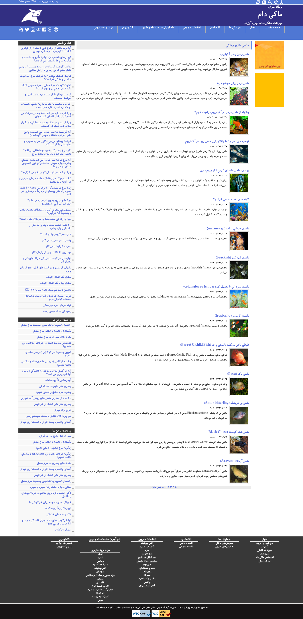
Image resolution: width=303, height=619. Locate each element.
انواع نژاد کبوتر (62, 410)
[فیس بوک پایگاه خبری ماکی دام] (44, 29)
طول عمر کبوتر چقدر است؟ (55, 235)
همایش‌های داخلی (224, 543)
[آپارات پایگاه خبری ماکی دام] (21, 29)
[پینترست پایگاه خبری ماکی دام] (56, 29)
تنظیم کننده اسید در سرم (100, 589)
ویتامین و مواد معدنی (147, 561)
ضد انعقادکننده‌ (100, 565)
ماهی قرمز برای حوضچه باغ (233, 83)
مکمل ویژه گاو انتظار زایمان (55, 283)
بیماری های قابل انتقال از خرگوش (52, 404)
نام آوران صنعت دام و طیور (158, 28)
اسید (100, 557)
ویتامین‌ (100, 561)
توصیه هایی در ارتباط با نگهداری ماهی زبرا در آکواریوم (217, 142)
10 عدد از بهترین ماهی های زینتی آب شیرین (45, 398)
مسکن (100, 579)
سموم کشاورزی (64, 547)
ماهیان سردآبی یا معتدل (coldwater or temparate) (216, 287)
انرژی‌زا (100, 593)
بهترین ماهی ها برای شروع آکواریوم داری (224, 171)
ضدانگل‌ (100, 572)
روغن (100, 600)
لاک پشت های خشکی (58, 514)
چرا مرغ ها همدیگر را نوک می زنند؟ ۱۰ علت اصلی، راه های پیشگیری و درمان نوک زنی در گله (45, 192)
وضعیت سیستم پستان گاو (56, 240)
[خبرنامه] (258, 2)
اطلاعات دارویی (192, 28)
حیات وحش (265, 561)
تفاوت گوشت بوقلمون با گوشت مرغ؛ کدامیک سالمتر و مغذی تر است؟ (45, 78)
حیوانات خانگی (264, 550)
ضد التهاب (147, 554)
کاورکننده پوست (100, 596)
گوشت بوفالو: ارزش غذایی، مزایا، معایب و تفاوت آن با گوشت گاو (47, 143)
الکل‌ (100, 554)
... (163, 487)
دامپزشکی (265, 554)
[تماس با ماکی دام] (276, 2)
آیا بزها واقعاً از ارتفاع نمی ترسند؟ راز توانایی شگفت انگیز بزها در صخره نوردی (46, 50)
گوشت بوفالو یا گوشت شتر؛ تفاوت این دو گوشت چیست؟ (48, 96)
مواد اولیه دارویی (103, 28)
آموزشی (264, 547)
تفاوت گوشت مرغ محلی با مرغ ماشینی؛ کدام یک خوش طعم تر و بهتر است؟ (46, 87)
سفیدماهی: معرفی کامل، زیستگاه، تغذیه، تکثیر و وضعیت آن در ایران (45, 212)
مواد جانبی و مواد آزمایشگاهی (100, 575)
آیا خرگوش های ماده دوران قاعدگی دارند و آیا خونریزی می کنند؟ (46, 373)
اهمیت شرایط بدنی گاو (58, 246)
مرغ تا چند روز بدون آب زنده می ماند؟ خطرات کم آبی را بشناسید (49, 202)
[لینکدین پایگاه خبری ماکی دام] (50, 29)
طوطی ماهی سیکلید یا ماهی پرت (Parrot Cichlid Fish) (214, 345)
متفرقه (147, 575)
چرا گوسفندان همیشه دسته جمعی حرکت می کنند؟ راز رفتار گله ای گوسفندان (46, 115)
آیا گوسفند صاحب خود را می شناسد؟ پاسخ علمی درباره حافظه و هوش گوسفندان (47, 134)
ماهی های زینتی (237, 45)
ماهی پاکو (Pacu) (238, 374)
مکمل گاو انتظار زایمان (58, 277)
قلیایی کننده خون (100, 586)
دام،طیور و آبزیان (264, 543)
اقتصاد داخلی (186, 543)
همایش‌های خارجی (224, 547)
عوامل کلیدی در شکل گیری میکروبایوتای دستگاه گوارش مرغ (48, 298)
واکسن (147, 582)
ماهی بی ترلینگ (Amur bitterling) (226, 403)
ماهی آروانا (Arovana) (234, 461)
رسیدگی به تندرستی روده (57, 311)
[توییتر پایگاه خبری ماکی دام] (27, 29)
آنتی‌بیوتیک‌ (100, 568)
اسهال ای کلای (63, 530)
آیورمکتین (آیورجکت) (58, 380)
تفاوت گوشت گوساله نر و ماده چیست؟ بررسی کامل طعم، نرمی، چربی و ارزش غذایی (45, 68)
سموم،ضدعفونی (147, 568)
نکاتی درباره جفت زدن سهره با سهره (50, 487)
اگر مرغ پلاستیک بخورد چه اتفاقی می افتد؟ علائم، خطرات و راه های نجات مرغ (47, 152)
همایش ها (235, 28)
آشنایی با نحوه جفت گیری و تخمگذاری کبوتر (45, 422)
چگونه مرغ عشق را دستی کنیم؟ (53, 392)
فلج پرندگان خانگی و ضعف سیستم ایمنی (48, 416)
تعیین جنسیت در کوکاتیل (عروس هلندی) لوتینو (47, 354)
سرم (147, 550)
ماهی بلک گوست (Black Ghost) (228, 432)
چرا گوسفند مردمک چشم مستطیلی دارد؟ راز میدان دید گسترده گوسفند (46, 124)
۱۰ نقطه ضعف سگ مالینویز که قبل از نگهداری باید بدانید (50, 227)
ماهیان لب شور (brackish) (232, 258)
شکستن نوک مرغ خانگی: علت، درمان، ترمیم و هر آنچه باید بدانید (45, 180)
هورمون (147, 564)
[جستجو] (270, 2)
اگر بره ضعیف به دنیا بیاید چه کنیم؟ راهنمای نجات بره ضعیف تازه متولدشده (46, 106)
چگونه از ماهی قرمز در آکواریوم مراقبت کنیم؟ (221, 112)
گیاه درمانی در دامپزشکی (57, 305)
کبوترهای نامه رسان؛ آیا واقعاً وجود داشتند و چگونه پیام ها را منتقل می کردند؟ (46, 59)
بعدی (153, 487)
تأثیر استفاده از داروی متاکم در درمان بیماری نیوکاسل (46, 495)
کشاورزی (127, 28)
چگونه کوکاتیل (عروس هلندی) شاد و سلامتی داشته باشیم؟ (46, 363)
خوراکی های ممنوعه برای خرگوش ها (50, 503)
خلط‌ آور (100, 582)
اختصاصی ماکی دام (264, 557)
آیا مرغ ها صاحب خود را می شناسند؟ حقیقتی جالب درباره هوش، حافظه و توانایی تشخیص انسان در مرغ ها (46, 164)
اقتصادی (215, 28)
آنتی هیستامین (147, 547)
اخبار (252, 28)
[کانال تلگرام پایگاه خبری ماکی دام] (38, 29)
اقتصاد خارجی (186, 547)
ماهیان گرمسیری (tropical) (232, 316)
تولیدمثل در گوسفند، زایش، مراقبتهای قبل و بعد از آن (47, 260)
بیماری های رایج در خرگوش (55, 386)
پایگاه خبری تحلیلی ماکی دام (154, 608)
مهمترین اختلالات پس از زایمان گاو (51, 252)
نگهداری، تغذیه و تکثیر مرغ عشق (52, 331)
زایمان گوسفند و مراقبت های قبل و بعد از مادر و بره (45, 269)
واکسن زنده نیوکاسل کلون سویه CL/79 (48, 290)
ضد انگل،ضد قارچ (146, 557)
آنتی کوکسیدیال (147, 586)
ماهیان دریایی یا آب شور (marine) (228, 229)
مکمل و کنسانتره (147, 579)
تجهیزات (146, 571)
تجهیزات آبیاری (64, 543)
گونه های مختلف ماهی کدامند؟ (231, 200)
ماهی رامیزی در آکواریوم (234, 54)
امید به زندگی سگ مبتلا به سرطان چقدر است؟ (45, 219)
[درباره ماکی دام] (281, 2)
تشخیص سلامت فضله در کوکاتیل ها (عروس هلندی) (46, 345)
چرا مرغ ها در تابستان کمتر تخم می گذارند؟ (46, 173)
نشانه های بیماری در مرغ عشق (54, 337)
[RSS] (264, 2)
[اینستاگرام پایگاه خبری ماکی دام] (33, 29)
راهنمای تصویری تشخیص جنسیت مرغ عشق (46, 325)
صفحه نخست (272, 28)
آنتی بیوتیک (147, 543)
